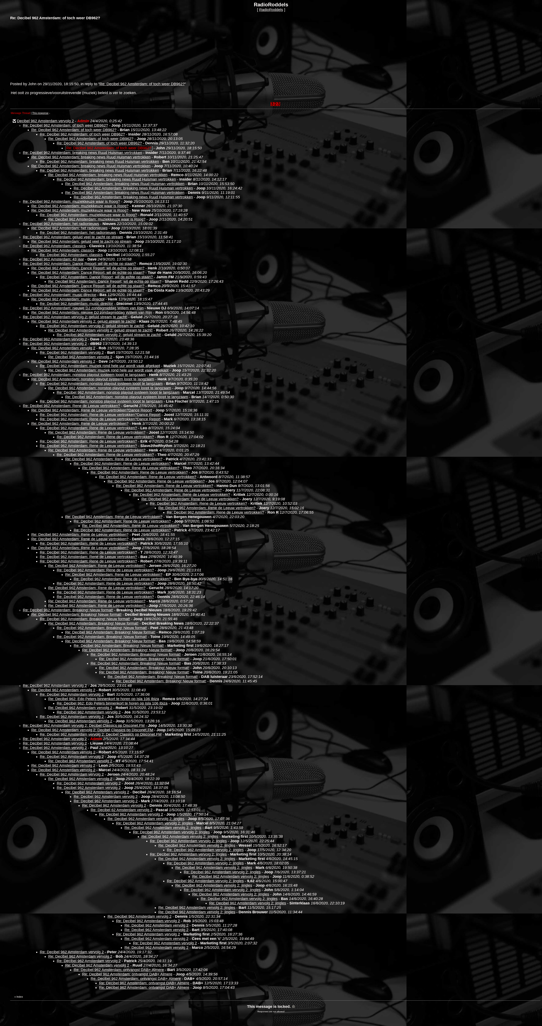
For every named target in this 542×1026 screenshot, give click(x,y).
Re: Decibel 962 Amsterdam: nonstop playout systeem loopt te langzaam (84, 375)
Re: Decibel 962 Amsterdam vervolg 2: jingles (146, 819)
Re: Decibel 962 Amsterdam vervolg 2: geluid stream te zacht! (75, 317)
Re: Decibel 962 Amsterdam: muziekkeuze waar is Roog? (71, 201)
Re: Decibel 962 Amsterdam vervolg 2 (55, 339)
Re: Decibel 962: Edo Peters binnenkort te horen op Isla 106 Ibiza (103, 699)
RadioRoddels (271, 10)
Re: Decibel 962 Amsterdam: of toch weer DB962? (142, 84)
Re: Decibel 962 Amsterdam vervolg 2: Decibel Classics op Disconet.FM (84, 725)
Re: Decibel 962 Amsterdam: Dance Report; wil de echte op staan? (79, 264)
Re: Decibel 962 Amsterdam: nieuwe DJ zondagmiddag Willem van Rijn (83, 308)
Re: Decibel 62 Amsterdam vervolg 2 (121, 810)
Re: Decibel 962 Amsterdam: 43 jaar (53, 259)
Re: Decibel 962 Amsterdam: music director (59, 295)
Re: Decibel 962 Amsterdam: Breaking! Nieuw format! (68, 610)
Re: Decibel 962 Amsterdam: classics (54, 246)
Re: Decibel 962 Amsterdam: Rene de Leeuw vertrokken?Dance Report (91, 410)
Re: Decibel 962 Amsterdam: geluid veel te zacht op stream (73, 237)
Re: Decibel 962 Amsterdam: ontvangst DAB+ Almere (119, 970)
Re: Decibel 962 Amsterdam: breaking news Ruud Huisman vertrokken (82, 153)
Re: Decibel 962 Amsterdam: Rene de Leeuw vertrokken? (71, 406)
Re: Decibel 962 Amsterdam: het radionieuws (61, 224)
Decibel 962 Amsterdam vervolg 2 (45, 121)
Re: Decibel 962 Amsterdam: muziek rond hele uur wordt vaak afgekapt (100, 366)
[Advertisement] (42, 50)
